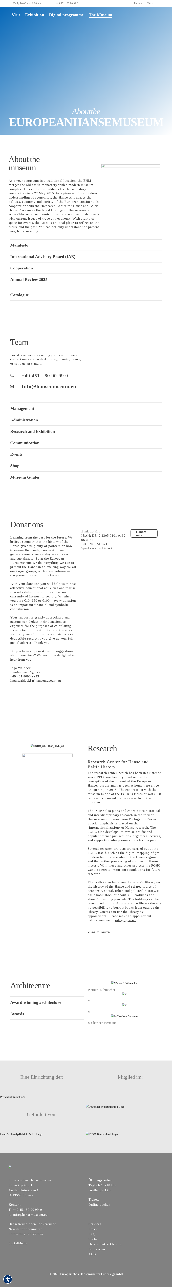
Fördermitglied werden (26, 1234)
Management (22, 408)
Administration (24, 420)
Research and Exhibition (32, 431)
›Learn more (99, 932)
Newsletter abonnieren (25, 1229)
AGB (92, 1254)
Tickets (138, 3)
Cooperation (21, 268)
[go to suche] (161, 3)
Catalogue (19, 295)
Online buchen (99, 1204)
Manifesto (19, 245)
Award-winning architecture (35, 1002)
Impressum (97, 1249)
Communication (24, 443)
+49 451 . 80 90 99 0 (67, 3)
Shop (14, 466)
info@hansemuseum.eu (30, 1214)
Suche (93, 1239)
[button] (86, 245)
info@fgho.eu (125, 920)
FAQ (92, 1234)
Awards (17, 1014)
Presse (93, 1229)
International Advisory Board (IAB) (42, 256)
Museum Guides (25, 477)
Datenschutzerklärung (105, 1244)
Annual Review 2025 (29, 279)
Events (16, 454)
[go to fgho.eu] (47, 772)
